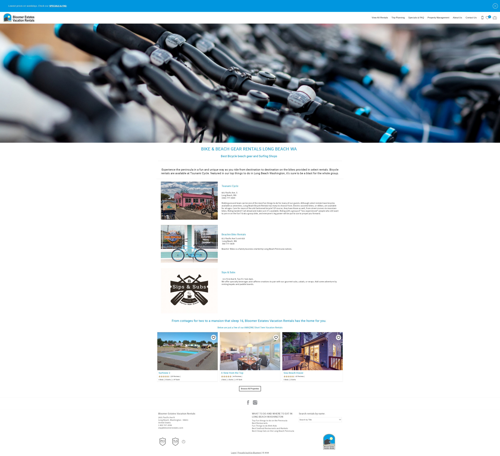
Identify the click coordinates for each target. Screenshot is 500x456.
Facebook (248, 402)
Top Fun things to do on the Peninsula (269, 420)
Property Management (438, 18)
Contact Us (471, 18)
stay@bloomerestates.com (170, 428)
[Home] (20, 18)
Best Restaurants (260, 423)
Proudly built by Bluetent (249, 452)
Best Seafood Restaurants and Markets (270, 428)
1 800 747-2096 (165, 425)
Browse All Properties (250, 389)
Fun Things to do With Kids (264, 425)
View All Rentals (380, 18)
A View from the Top (232, 372)
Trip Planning (398, 18)
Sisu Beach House (293, 372)
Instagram (255, 402)
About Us (457, 18)
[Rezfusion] (183, 442)
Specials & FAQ (416, 18)
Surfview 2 (164, 372)
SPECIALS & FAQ (58, 6)
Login (233, 452)
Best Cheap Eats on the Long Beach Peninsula (273, 431)
